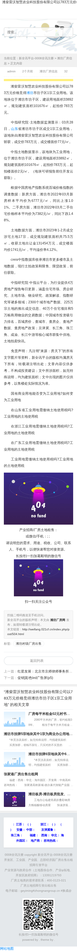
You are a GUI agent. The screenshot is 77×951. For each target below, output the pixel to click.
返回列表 (37, 660)
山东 (14, 129)
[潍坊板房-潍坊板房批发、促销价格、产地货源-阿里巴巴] (14, 799)
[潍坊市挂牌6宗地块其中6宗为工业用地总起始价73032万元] (14, 759)
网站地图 (7, 948)
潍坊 (30, 93)
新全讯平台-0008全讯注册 (36, 58)
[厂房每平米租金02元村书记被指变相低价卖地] (14, 719)
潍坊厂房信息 (49, 71)
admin (11, 71)
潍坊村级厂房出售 (28, 643)
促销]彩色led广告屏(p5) (35, 678)
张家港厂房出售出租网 (21, 774)
